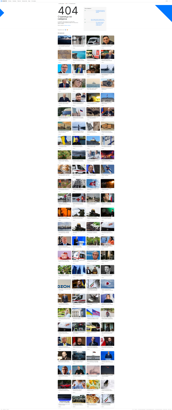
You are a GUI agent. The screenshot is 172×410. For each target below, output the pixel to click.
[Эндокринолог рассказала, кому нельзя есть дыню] (93, 386)
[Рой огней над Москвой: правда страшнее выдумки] (107, 372)
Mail (1, 409)
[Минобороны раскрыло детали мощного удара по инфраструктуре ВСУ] (107, 257)
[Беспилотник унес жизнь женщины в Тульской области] (64, 329)
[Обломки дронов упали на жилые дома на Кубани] (79, 329)
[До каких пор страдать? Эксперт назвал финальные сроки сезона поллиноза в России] (64, 315)
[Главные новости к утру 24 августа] (93, 329)
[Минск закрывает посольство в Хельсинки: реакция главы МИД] (93, 358)
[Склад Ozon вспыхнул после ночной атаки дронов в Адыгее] (107, 386)
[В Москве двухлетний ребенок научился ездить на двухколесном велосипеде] (107, 315)
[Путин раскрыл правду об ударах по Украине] (107, 114)
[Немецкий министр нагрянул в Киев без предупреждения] (64, 71)
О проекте (135, 409)
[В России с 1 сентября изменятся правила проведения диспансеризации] (93, 157)
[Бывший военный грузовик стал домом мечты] (107, 85)
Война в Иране (61, 3)
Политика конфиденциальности (150, 409)
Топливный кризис (72, 3)
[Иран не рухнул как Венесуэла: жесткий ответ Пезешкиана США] (107, 343)
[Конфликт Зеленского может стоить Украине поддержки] (107, 214)
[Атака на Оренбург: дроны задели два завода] (79, 229)
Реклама (8, 409)
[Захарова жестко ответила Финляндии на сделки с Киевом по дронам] (107, 300)
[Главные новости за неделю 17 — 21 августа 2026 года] (79, 286)
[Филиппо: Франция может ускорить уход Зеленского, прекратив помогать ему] (79, 343)
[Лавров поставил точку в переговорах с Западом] (93, 171)
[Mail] (1, 1)
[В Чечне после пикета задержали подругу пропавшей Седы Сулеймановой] (79, 85)
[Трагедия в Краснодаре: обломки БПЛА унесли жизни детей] (64, 114)
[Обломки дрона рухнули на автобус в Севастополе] (93, 200)
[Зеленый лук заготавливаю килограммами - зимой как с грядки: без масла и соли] (93, 229)
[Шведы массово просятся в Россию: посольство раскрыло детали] (107, 128)
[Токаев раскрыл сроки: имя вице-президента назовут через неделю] (93, 257)
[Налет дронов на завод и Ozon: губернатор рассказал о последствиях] (93, 56)
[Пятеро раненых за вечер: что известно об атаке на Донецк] (79, 200)
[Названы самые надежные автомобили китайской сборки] (64, 386)
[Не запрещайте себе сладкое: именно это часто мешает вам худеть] (64, 257)
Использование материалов (158, 409)
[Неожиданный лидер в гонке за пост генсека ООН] (107, 243)
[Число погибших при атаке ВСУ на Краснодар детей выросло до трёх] (107, 329)
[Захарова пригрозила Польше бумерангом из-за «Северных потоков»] (79, 114)
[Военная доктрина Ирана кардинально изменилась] (107, 401)
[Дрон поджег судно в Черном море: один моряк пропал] (93, 85)
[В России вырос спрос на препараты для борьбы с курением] (79, 386)
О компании (4, 409)
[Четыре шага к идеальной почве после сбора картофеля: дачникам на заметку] (93, 114)
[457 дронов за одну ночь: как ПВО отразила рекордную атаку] (93, 99)
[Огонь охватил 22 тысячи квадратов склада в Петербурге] (64, 214)
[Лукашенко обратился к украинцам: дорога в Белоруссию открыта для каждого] (107, 358)
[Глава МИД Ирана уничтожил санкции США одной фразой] (93, 286)
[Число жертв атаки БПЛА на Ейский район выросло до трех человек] (107, 229)
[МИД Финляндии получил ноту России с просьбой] (107, 171)
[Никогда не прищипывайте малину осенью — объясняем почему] (64, 157)
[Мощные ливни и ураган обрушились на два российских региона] (64, 200)
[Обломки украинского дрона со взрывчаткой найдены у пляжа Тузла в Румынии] (79, 128)
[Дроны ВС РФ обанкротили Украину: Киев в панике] (93, 71)
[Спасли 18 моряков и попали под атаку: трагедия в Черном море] (64, 42)
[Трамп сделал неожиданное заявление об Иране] (64, 85)
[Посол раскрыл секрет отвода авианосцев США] (107, 71)
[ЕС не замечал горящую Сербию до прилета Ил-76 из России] (107, 42)
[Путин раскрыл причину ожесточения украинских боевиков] (79, 243)
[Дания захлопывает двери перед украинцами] (93, 185)
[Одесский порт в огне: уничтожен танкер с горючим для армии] (93, 372)
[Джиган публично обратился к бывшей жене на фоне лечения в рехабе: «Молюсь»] (64, 358)
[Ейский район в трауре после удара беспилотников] (79, 171)
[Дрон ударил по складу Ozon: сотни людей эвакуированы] (107, 142)
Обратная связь (165, 409)
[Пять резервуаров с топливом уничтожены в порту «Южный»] (64, 229)
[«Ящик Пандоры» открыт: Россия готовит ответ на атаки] (93, 142)
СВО (67, 3)
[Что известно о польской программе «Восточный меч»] (79, 401)
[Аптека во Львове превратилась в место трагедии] (79, 257)
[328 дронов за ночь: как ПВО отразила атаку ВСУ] (107, 185)
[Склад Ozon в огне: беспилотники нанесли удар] (64, 286)
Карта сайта (169, 409)
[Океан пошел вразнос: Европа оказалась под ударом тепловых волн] (79, 56)
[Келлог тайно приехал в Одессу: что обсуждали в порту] (64, 142)
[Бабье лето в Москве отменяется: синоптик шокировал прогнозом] (79, 42)
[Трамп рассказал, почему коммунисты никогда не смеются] (64, 243)
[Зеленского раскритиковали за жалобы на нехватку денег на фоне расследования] (79, 99)
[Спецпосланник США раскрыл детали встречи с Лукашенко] (79, 272)
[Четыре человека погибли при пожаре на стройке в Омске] (79, 358)
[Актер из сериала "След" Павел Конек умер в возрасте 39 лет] (107, 272)
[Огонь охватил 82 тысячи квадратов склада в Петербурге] (107, 157)
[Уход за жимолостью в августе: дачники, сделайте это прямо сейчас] (64, 272)
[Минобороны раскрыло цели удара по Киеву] (107, 99)
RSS (133, 409)
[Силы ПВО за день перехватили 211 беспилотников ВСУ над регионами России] (79, 214)
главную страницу (67, 25)
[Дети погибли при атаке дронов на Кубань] (93, 42)
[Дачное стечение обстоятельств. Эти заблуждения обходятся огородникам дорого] (64, 185)
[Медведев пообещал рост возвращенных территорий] (107, 200)
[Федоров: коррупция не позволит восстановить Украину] (79, 372)
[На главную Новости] (4, 1)
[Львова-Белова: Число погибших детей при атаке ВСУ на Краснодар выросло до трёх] (79, 300)
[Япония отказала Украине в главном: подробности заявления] (107, 286)
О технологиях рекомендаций (141, 409)
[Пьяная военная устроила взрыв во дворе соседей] (64, 401)
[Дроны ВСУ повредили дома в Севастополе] (93, 300)
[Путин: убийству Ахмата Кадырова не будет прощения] (107, 56)
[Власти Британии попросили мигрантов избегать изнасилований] (64, 128)
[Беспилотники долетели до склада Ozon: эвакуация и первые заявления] (93, 214)
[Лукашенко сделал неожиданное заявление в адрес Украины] (64, 99)
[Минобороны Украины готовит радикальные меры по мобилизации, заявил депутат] (79, 315)
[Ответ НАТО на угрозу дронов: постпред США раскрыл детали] (79, 71)
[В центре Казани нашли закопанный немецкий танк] (93, 128)
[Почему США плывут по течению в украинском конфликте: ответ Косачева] (93, 315)
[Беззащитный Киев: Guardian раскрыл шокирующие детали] (79, 157)
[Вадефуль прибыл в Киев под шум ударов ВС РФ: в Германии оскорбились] (64, 372)
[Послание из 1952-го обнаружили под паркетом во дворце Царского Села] (64, 56)
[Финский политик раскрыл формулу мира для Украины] (79, 142)
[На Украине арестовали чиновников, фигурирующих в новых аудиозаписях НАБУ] (79, 185)
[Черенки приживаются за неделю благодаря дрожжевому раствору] (93, 243)
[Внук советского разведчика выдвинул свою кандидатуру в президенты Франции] (93, 343)
